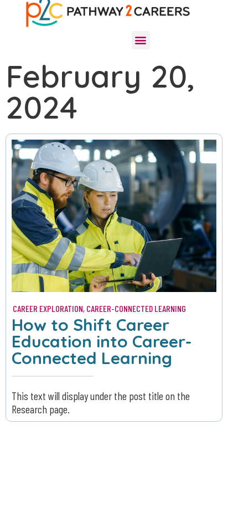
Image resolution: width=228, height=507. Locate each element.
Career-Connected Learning (136, 308)
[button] (141, 40)
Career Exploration (48, 308)
